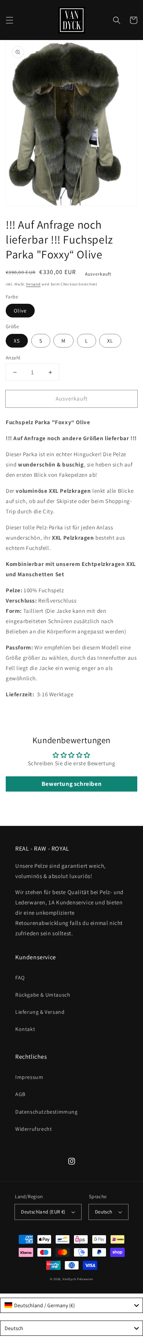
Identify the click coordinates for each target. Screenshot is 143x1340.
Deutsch (103, 1212)
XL (110, 340)
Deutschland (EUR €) (43, 1212)
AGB (20, 1094)
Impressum (29, 1077)
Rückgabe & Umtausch (42, 994)
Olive (20, 310)
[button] (9, 20)
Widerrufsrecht (33, 1128)
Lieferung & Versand (39, 1011)
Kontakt (25, 1029)
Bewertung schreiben (71, 784)
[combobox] (71, 1305)
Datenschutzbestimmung (46, 1111)
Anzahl (13, 357)
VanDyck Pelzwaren (78, 1279)
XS (17, 340)
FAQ (20, 977)
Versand (33, 284)
